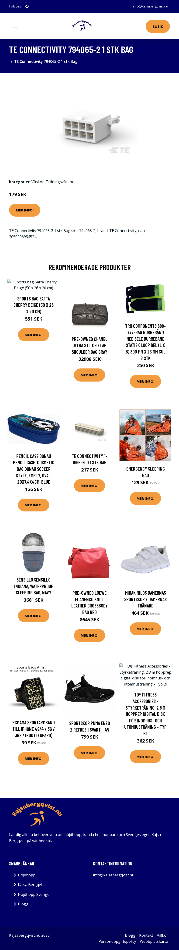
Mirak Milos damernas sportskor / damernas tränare (145, 599)
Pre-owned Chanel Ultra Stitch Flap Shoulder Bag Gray (89, 345)
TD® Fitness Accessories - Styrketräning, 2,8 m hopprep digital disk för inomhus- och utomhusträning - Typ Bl (145, 714)
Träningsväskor (60, 181)
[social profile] (27, 6)
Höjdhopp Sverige (33, 894)
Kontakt (146, 935)
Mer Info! (25, 210)
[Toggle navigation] (15, 25)
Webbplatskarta (154, 941)
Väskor (37, 181)
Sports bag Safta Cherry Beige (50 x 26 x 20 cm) (34, 305)
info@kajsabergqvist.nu (150, 6)
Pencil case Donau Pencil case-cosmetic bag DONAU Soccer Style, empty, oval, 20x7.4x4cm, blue (33, 469)
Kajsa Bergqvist (31, 884)
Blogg (23, 904)
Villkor (162, 935)
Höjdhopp (26, 875)
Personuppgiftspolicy (117, 941)
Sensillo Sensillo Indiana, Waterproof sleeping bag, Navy (33, 586)
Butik (157, 26)
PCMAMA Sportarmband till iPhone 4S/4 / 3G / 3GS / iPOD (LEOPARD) (33, 728)
